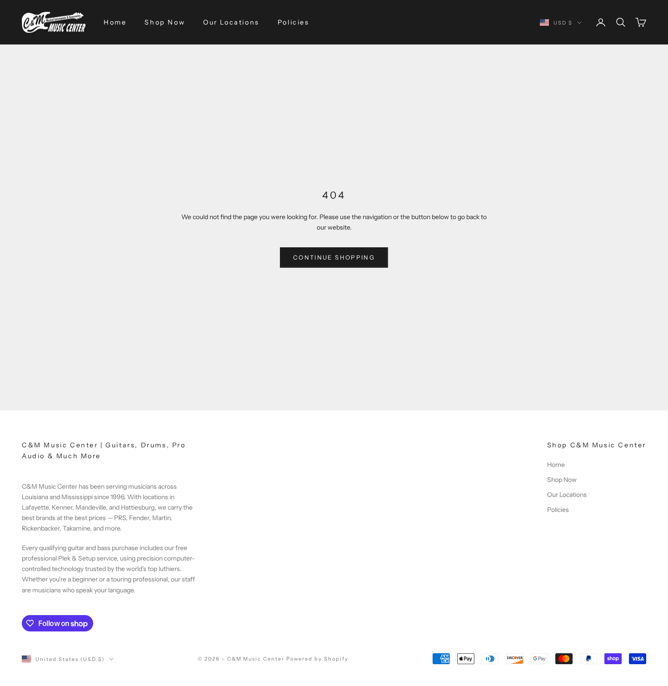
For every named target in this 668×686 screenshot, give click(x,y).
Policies (293, 22)
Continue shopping (334, 257)
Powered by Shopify (317, 659)
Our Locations (231, 22)
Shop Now (165, 22)
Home (115, 22)
